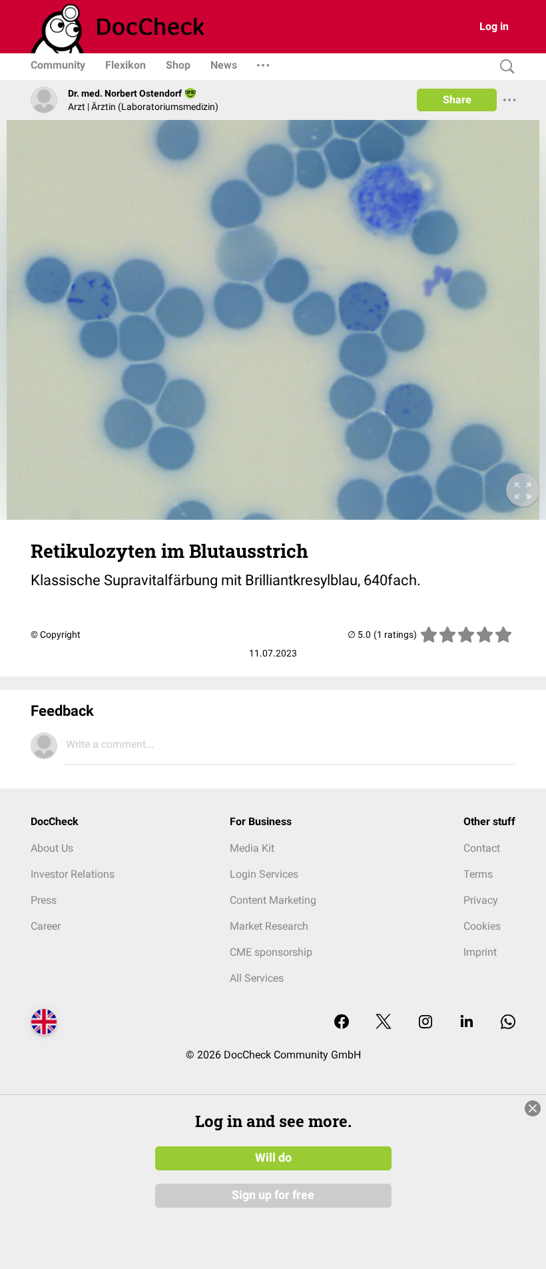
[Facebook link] (341, 1022)
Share (457, 99)
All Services (257, 978)
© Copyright (56, 634)
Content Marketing (273, 900)
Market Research (269, 926)
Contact (481, 848)
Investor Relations (73, 874)
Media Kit (252, 848)
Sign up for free (273, 1195)
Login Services (264, 874)
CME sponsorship (271, 952)
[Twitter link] (384, 1022)
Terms (478, 874)
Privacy (480, 900)
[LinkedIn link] (466, 1022)
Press (44, 900)
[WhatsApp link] (508, 1022)
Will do (273, 1157)
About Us (52, 848)
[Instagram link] (425, 1022)
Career (46, 926)
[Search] (504, 67)
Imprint (480, 952)
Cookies (482, 926)
